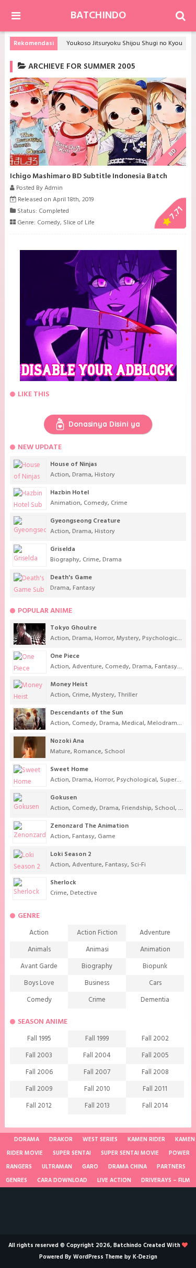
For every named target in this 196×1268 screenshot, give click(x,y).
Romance (87, 751)
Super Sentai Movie (130, 1153)
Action (59, 475)
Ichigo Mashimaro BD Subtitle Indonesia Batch (88, 176)
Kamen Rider (146, 1139)
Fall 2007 (97, 1072)
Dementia (155, 999)
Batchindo (98, 15)
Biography (64, 560)
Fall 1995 (39, 1038)
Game (107, 836)
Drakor (61, 1139)
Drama (81, 475)
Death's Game (71, 577)
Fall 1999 (97, 1038)
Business (97, 983)
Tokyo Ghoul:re (73, 628)
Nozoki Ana (67, 741)
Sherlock (63, 882)
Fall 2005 (155, 1055)
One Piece (64, 656)
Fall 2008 (155, 1072)
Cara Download (62, 1180)
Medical (133, 723)
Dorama (26, 1139)
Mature (60, 751)
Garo (90, 1167)
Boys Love (39, 983)
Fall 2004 (97, 1055)
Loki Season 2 (70, 854)
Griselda (62, 549)
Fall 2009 (39, 1088)
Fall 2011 (155, 1088)
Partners (171, 1167)
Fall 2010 (97, 1088)
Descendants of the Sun (86, 713)
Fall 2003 (39, 1055)
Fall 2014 (155, 1105)
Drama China (127, 1167)
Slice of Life (79, 223)
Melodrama (164, 723)
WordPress (88, 1257)
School (115, 751)
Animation (65, 503)
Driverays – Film (165, 1180)
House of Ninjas (73, 464)
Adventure (87, 667)
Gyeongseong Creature (85, 521)
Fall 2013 (97, 1105)
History (105, 475)
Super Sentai (72, 1153)
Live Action (114, 1180)
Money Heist (69, 684)
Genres (16, 1180)
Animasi (97, 949)
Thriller (127, 695)
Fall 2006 (39, 1072)
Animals (39, 949)
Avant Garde (38, 966)
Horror (104, 638)
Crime (119, 503)
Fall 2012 (39, 1105)
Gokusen (63, 798)
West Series (100, 1139)
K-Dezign (145, 1257)
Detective (83, 893)
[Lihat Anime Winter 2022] (6, 1139)
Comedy (48, 223)
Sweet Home (69, 769)
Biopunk (155, 966)
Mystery (128, 638)
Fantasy (84, 588)
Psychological (162, 638)
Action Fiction (97, 932)
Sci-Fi (138, 865)
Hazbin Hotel (69, 492)
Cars (155, 983)
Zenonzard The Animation (89, 826)
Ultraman (57, 1167)
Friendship (137, 808)
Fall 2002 (155, 1038)
